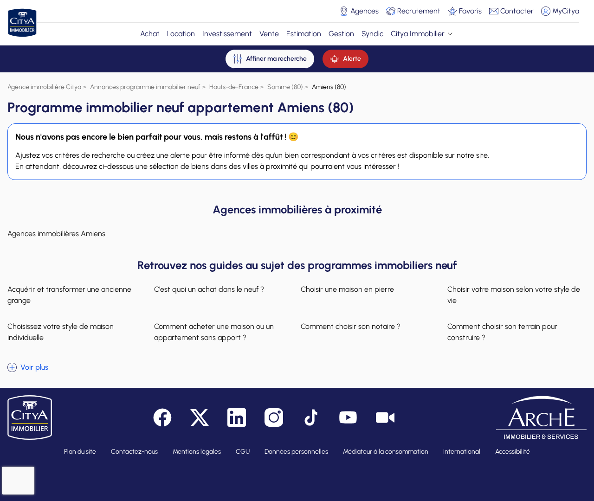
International (461, 452)
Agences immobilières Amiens (56, 233)
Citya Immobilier (418, 33)
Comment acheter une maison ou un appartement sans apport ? (214, 332)
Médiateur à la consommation (385, 452)
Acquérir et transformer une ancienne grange (69, 295)
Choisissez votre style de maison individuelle (60, 332)
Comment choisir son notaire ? (350, 326)
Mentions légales (197, 452)
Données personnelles (296, 452)
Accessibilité (512, 452)
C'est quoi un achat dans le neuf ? (209, 289)
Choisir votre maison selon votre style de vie (513, 295)
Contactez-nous (134, 452)
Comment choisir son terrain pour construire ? (502, 332)
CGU (243, 452)
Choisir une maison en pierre (347, 289)
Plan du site (80, 452)
